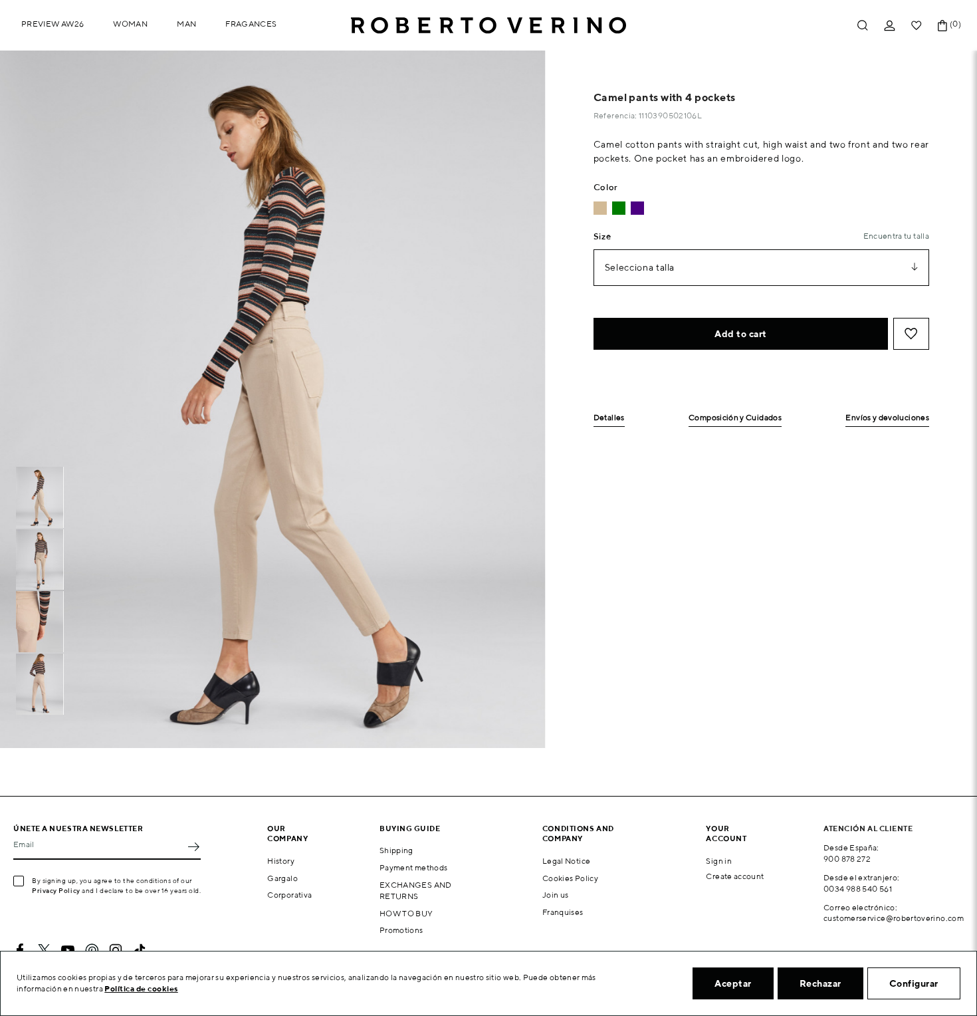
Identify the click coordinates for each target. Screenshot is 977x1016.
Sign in (719, 861)
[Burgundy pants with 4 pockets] (637, 208)
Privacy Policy (56, 890)
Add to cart (740, 333)
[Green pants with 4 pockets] (618, 208)
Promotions (401, 930)
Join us (555, 895)
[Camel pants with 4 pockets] (600, 208)
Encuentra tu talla (896, 236)
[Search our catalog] (862, 25)
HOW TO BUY (406, 913)
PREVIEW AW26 (52, 24)
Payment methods (413, 867)
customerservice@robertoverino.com (893, 918)
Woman (130, 24)
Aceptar (733, 983)
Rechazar (820, 983)
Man (186, 24)
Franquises (563, 912)
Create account (735, 876)
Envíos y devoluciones (887, 418)
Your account (726, 833)
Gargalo (282, 878)
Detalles (609, 418)
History (280, 861)
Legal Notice (566, 861)
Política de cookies (141, 988)
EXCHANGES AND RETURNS (416, 890)
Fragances (250, 24)
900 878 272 (847, 859)
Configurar (913, 983)
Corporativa (289, 895)
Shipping (396, 850)
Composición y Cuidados (735, 418)
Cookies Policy (570, 878)
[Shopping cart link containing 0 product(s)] (942, 25)
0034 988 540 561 (857, 889)
